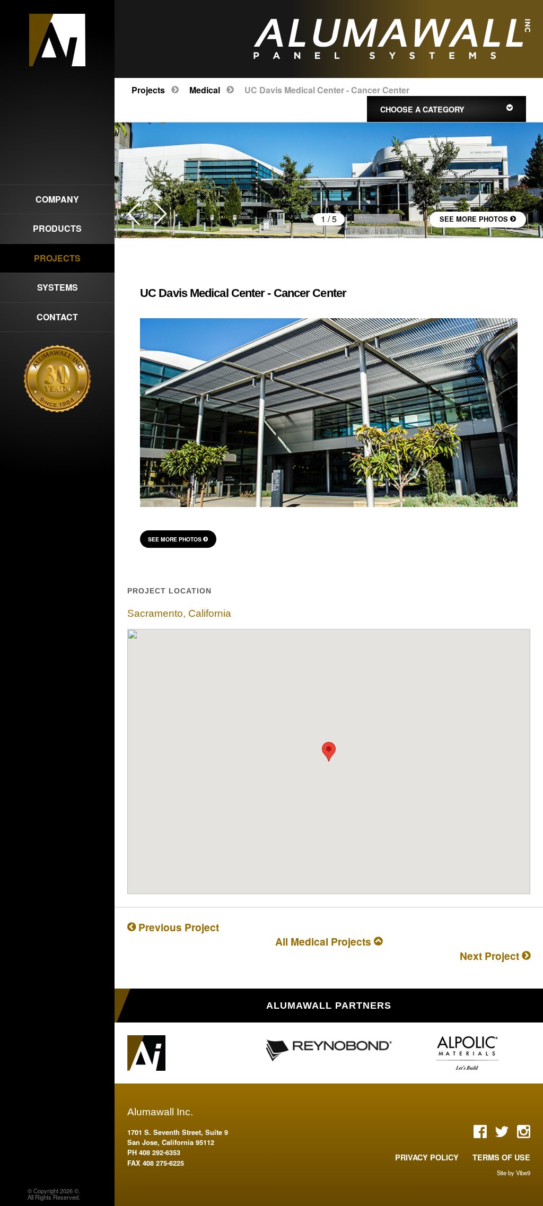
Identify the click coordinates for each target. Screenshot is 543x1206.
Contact (57, 317)
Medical (204, 90)
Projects (148, 90)
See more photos (475, 219)
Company (57, 199)
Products (57, 228)
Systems (57, 287)
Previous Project (177, 927)
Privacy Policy (427, 1157)
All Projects (324, 941)
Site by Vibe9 (513, 1172)
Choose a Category (424, 109)
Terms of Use (501, 1157)
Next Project (491, 956)
